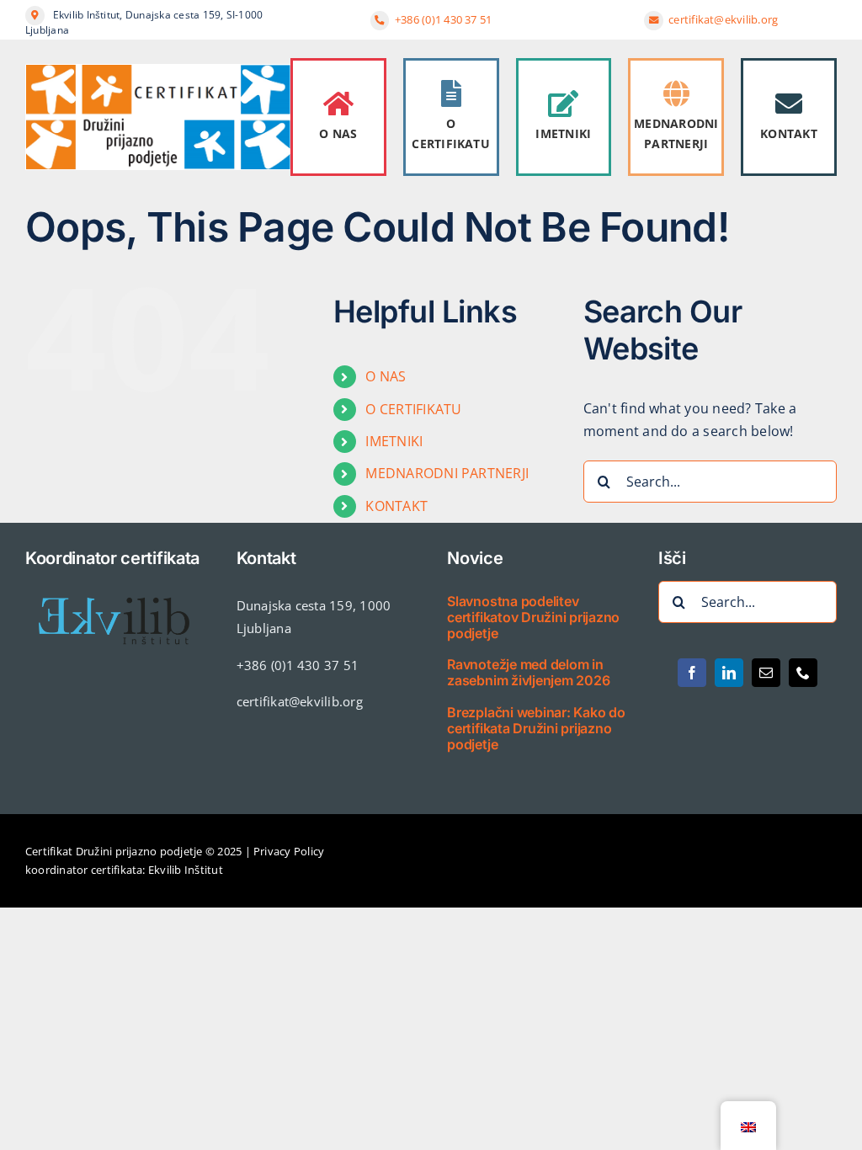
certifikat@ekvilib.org (724, 19)
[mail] (766, 672)
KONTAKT (788, 133)
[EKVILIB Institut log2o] (114, 587)
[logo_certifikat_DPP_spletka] (157, 70)
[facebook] (692, 672)
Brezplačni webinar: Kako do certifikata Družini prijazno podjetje (536, 728)
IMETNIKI (563, 133)
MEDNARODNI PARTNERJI (676, 133)
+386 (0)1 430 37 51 (443, 19)
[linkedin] (729, 672)
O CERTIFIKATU (451, 133)
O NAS (338, 133)
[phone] (803, 672)
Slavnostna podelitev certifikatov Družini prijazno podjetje (533, 617)
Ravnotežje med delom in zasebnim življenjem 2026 (528, 672)
